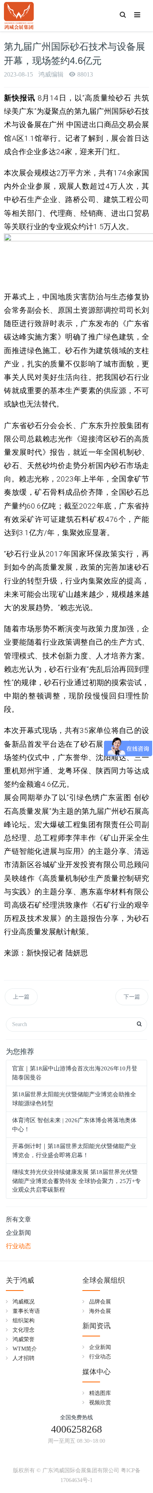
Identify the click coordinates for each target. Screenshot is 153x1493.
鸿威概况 (24, 1302)
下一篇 (132, 997)
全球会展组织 (103, 1280)
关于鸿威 (20, 1280)
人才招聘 (24, 1358)
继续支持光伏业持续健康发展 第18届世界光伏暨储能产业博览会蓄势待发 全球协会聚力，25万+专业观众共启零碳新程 (76, 1181)
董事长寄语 (26, 1311)
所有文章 (18, 1219)
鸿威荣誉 (24, 1339)
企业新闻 (18, 1232)
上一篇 (21, 997)
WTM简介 (25, 1349)
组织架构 (24, 1320)
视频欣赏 (100, 1402)
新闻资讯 (96, 1326)
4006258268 (76, 1429)
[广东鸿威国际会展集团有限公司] (19, 15)
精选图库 (100, 1393)
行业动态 (18, 1246)
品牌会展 (100, 1302)
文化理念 (24, 1330)
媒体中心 (96, 1372)
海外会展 (100, 1311)
